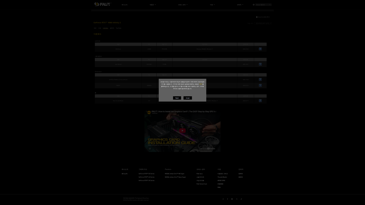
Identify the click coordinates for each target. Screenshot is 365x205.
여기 (200, 84)
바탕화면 (220, 184)
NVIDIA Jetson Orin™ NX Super (174, 173)
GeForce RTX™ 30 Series (146, 180)
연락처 (240, 173)
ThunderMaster (222, 177)
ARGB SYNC (221, 180)
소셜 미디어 (200, 177)
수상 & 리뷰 (200, 180)
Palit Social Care (202, 184)
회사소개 (124, 173)
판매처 (240, 177)
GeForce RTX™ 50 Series (146, 173)
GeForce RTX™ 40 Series (146, 177)
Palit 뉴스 (200, 173)
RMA (219, 187)
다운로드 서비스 (223, 173)
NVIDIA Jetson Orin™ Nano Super (175, 177)
